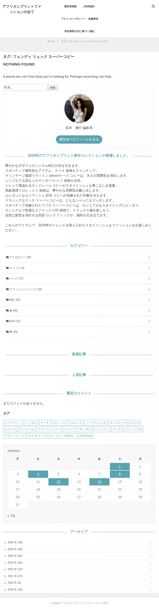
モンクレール (118, 422)
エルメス (76, 422)
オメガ (134, 422)
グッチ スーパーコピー (42, 200)
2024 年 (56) (14, 555)
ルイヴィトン (13, 422)
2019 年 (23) (14, 589)
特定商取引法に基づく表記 (79, 31)
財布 (14, 321)
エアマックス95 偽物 (50, 210)
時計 (14, 299)
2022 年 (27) (14, 569)
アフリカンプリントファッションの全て (21, 9)
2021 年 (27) (14, 576)
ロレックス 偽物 (34, 190)
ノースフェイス (96, 422)
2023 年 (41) (14, 562)
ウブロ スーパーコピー (59, 205)
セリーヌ (10, 429)
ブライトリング (14, 436)
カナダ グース (37, 436)
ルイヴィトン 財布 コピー (44, 195)
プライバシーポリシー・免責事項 (79, 18)
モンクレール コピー (47, 185)
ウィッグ (16, 267)
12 (58, 482)
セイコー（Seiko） (63, 436)
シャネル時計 (45, 165)
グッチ (116, 429)
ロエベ (68, 429)
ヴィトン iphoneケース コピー (57, 175)
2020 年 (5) (14, 582)
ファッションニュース (25, 289)
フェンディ (101, 429)
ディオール (26, 429)
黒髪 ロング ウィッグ (54, 215)
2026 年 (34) (14, 542)
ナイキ (44, 422)
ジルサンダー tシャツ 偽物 (51, 180)
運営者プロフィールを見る (79, 139)
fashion (86, 436)
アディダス (83, 429)
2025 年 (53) (14, 549)
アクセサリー (20, 257)
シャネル (31, 422)
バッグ (16, 278)
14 (99, 482)
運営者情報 (70, 6)
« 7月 (11, 516)
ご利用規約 (88, 6)
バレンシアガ (133, 429)
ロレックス (60, 422)
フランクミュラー (49, 429)
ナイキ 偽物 (63, 170)
